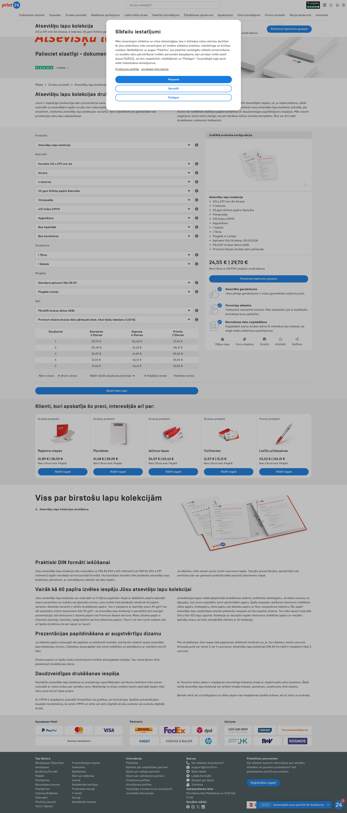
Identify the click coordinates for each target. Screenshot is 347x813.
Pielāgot (173, 97)
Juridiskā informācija (155, 69)
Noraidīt (173, 88)
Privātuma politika (127, 69)
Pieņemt (173, 79)
